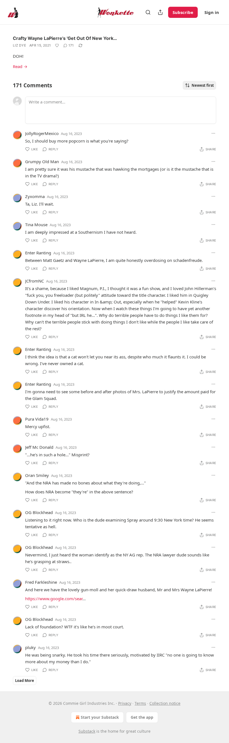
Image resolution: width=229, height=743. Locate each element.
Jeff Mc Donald (39, 447)
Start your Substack (100, 717)
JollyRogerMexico (42, 133)
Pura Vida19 (37, 419)
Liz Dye (19, 45)
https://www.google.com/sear (53, 598)
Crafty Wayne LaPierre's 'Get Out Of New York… (65, 38)
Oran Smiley (37, 475)
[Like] (57, 45)
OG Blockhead (39, 512)
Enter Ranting (38, 252)
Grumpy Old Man (42, 161)
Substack (86, 731)
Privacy (124, 703)
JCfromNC (34, 281)
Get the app (142, 717)
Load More (24, 680)
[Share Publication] (160, 12)
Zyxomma (35, 196)
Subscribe (183, 12)
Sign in (211, 12)
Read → (20, 66)
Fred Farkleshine (41, 582)
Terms (140, 703)
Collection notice (164, 703)
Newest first (203, 85)
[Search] (148, 12)
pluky (30, 647)
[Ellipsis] (213, 133)
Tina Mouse (36, 224)
